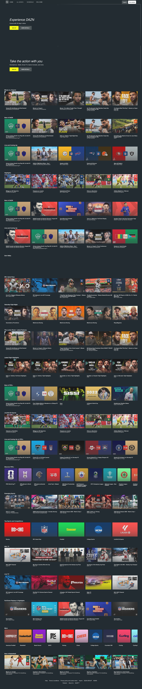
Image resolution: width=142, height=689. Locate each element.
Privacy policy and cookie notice (69, 680)
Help (46, 680)
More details (25, 28)
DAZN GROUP (88, 680)
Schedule (30, 2)
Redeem (65, 683)
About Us (71, 683)
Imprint (80, 680)
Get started (132, 2)
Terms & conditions (54, 680)
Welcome (39, 2)
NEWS (95, 680)
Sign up (14, 28)
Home (11, 2)
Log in (124, 2)
